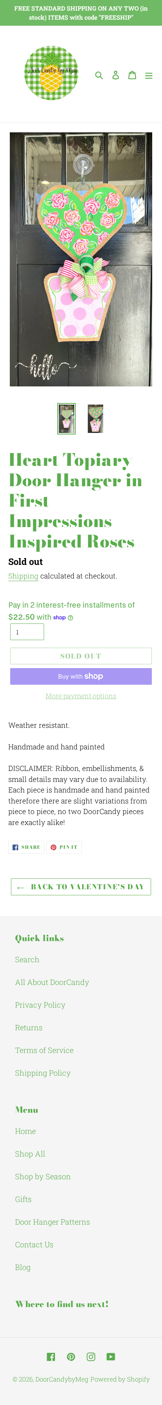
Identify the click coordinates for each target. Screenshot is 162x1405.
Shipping (23, 575)
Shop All (30, 1153)
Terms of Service (44, 1050)
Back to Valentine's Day (86, 887)
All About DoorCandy (52, 982)
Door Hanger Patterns (52, 1222)
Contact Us (34, 1244)
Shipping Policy (43, 1073)
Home (25, 1131)
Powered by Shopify (120, 1379)
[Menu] (149, 74)
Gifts (23, 1199)
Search (27, 959)
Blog (23, 1267)
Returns (29, 1027)
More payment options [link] (81, 695)
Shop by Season (43, 1176)
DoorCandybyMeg (62, 1379)
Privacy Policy (40, 1005)
